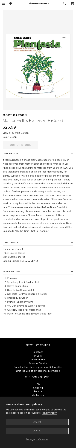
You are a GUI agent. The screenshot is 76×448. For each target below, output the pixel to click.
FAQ (38, 383)
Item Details (10, 242)
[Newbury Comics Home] (39, 3)
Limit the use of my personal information (38, 370)
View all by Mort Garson (16, 132)
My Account (38, 395)
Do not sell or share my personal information (38, 367)
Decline (37, 430)
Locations (38, 351)
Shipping (38, 387)
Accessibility (38, 359)
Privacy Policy (49, 412)
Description (10, 153)
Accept (37, 421)
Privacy (38, 355)
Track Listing (11, 271)
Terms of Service (38, 363)
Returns (38, 391)
